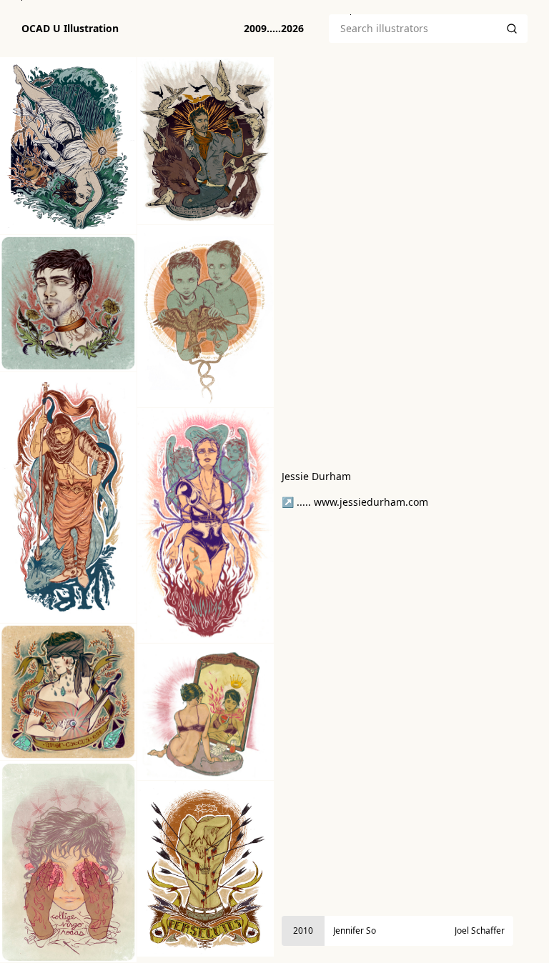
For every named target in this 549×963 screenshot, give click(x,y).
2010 (303, 930)
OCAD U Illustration (70, 29)
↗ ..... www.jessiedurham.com (355, 502)
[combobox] (412, 28)
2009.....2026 (274, 28)
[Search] (512, 28)
